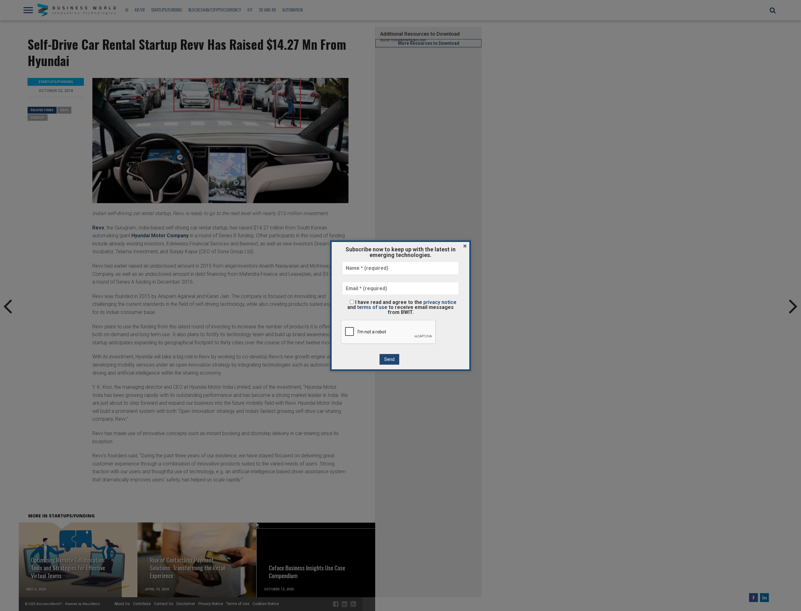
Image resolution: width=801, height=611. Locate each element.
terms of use (372, 307)
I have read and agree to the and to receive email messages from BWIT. (402, 307)
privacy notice (440, 302)
